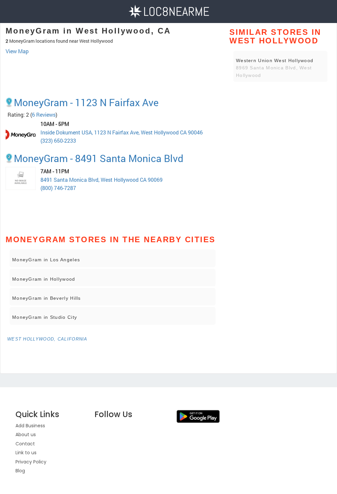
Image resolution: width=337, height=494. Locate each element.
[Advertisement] (113, 73)
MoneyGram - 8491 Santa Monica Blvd (98, 158)
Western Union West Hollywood (274, 60)
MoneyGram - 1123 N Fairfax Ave (86, 102)
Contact (25, 443)
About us (25, 434)
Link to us (26, 452)
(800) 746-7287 (58, 187)
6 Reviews (44, 114)
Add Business (30, 425)
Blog (20, 470)
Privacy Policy (30, 462)
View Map (17, 51)
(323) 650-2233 (58, 140)
